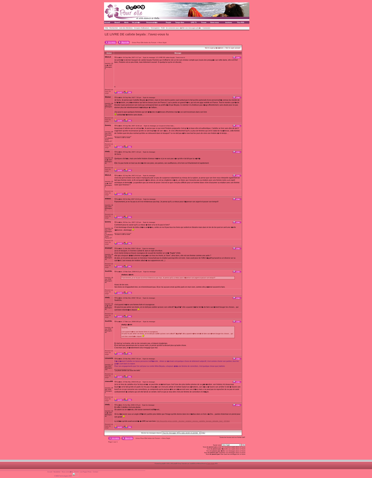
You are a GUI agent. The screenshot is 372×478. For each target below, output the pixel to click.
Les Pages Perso (86, 472)
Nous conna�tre (67, 472)
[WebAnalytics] (76, 476)
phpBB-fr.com (193, 463)
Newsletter (56, 472)
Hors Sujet (163, 42)
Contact (95, 472)
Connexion (206, 28)
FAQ (106, 28)
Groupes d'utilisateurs (141, 28)
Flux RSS (240, 22)
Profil (162, 28)
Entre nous (214, 22)
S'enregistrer (155, 28)
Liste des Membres (126, 28)
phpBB (163, 463)
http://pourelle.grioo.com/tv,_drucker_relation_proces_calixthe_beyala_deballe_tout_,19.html (193, 421)
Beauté (117, 22)
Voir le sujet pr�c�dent (214, 48)
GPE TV (194, 22)
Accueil (107, 22)
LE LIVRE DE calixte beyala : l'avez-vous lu (137, 34)
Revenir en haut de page (109, 91)
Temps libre (179, 22)
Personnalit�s (152, 22)
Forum (203, 22)
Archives (228, 22)
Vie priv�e (136, 22)
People (168, 22)
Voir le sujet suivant (232, 48)
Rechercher (113, 28)
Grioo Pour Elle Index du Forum (144, 42)
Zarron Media (210, 463)
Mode (126, 22)
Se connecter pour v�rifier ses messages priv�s (183, 28)
